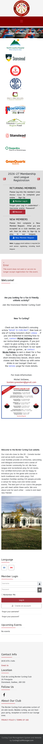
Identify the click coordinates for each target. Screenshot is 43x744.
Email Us (4, 665)
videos (34, 333)
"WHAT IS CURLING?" (18, 330)
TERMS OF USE (22, 720)
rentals (12, 366)
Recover (18, 212)
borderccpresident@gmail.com (21, 382)
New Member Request (24, 238)
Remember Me (9, 595)
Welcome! (7, 280)
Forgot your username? (10, 612)
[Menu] (21, 21)
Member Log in (20, 201)
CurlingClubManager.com (22, 740)
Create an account (23, 606)
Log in (21, 600)
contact (13, 338)
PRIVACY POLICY (8, 720)
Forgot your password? (10, 617)
